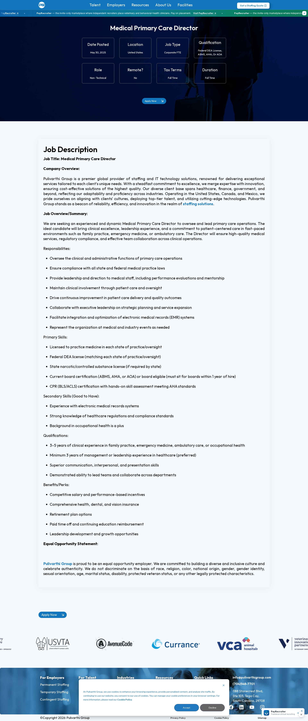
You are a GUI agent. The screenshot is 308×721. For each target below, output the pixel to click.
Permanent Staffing (54, 685)
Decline (212, 707)
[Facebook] (233, 709)
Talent (95, 4)
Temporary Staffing (54, 692)
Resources (140, 4)
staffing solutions (198, 203)
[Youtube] (254, 709)
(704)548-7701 (244, 684)
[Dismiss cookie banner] (223, 686)
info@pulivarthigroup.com (252, 677)
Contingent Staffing (54, 699)
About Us (163, 4)
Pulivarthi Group (57, 563)
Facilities (185, 4)
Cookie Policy (124, 699)
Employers (116, 4)
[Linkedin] (244, 709)
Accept (186, 707)
